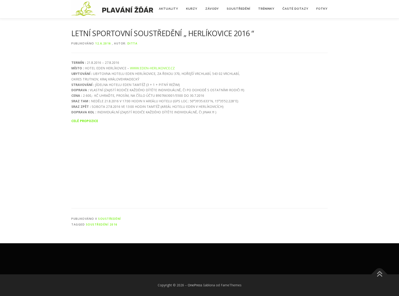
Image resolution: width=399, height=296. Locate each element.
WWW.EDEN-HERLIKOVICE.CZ (152, 68)
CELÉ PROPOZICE (84, 121)
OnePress (195, 285)
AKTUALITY (168, 8)
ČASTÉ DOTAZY (295, 8)
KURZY (191, 8)
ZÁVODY (212, 8)
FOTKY (322, 8)
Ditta (132, 43)
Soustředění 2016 (102, 224)
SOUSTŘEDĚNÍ (238, 8)
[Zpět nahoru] (379, 274)
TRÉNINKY (266, 8)
